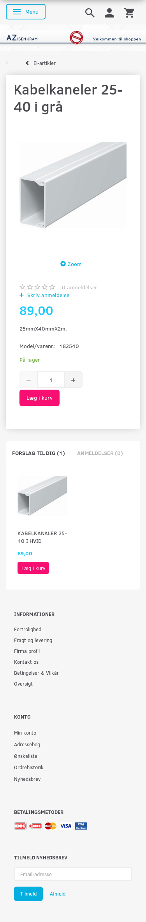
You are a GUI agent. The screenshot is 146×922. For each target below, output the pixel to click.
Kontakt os (26, 661)
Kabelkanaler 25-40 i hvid (42, 536)
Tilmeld (28, 893)
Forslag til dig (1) (38, 453)
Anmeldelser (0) (100, 453)
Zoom (75, 264)
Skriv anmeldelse (47, 295)
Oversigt (23, 683)
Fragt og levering (33, 640)
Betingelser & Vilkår (36, 672)
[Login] (109, 12)
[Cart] (129, 12)
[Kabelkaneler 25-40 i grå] (73, 185)
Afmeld (57, 893)
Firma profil (27, 650)
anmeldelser (79, 287)
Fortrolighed (27, 629)
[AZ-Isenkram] (73, 37)
